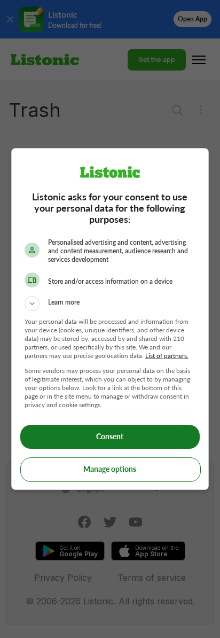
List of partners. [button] (166, 356)
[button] (110, 303)
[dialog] (110, 319)
